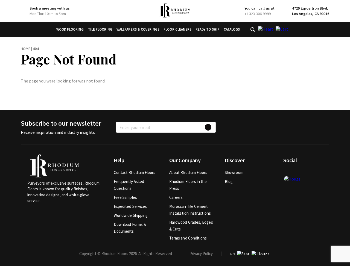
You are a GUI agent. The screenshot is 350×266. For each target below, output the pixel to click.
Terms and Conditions (188, 238)
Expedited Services (130, 206)
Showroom (234, 172)
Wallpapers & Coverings (137, 29)
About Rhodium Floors (188, 172)
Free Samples (125, 197)
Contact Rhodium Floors (135, 172)
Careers (176, 197)
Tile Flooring (100, 29)
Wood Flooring (70, 29)
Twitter (296, 172)
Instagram (305, 172)
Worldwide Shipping (131, 215)
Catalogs (232, 29)
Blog (229, 181)
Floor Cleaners (177, 29)
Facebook (287, 172)
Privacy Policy (201, 253)
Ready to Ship (208, 29)
